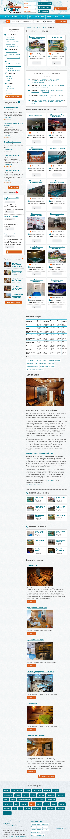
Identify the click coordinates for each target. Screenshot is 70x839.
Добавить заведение (37, 829)
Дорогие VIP (9, 68)
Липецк (13, 799)
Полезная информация (39, 27)
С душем (8, 80)
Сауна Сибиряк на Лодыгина (36, 280)
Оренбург (24, 804)
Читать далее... (8, 117)
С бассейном (9, 76)
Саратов (62, 804)
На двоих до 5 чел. (11, 52)
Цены (30, 17)
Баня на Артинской (36, 116)
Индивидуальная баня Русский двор (37, 37)
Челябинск (61, 808)
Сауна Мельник (56, 37)
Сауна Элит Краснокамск (12, 142)
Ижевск (18, 795)
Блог (38, 827)
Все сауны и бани (45, 3)
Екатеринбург (8, 795)
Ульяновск (36, 808)
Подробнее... (9, 212)
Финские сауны (10, 39)
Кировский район (41, 360)
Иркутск (25, 795)
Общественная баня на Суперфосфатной (61, 498)
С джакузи (9, 78)
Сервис (49, 17)
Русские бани (10, 37)
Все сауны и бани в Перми (34, 485)
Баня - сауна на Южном (57, 148)
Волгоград (47, 790)
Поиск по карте (44, 7)
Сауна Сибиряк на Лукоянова (36, 247)
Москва (6, 790)
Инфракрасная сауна (12, 46)
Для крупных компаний (13, 58)
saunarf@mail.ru (12, 825)
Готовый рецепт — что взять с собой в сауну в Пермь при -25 (17, 296)
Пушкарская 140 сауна (35, 640)
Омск (16, 804)
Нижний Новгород (39, 799)
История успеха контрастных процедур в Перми (17, 281)
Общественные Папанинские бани (36, 148)
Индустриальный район (47, 366)
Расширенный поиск (15, 97)
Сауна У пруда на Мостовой (57, 280)
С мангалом (9, 91)
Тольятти (7, 808)
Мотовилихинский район (46, 363)
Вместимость (39, 17)
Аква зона (22, 17)
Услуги (56, 17)
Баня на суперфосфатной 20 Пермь (40, 672)
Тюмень (27, 808)
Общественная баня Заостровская (57, 115)
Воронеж (55, 790)
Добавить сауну (61, 9)
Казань (33, 795)
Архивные (45, 827)
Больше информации (14, 302)
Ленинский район (32, 363)
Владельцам (44, 11)
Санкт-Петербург (17, 790)
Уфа (44, 808)
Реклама (33, 827)
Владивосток (37, 790)
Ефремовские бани (10, 234)
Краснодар (51, 795)
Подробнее (31, 601)
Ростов (39, 804)
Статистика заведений (37, 835)
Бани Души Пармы (38, 549)
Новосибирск (8, 804)
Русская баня (32, 704)
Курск (6, 799)
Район (7, 17)
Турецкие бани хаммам (39, 80)
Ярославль (7, 813)
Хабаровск (51, 808)
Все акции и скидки (14, 252)
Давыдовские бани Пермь (37, 608)
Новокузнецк (51, 799)
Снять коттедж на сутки (13, 70)
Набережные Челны (24, 799)
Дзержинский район (33, 366)
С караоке (51, 100)
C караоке (9, 86)
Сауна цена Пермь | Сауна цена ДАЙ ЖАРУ (39, 453)
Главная (29, 27)
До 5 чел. (44, 85)
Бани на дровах (10, 44)
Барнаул (27, 790)
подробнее (37, 63)
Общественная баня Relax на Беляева (13, 124)
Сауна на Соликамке (11, 107)
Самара (54, 804)
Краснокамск (30, 360)
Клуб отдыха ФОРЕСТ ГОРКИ (11, 198)
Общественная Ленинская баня (36, 214)
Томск (14, 808)
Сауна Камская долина (36, 736)
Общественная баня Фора (57, 214)
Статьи (47, 829)
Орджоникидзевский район (35, 370)
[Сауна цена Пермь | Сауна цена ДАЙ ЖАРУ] (45, 378)
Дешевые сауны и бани (13, 63)
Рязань (47, 804)
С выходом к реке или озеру (51, 97)
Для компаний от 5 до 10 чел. (12, 55)
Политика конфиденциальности (18, 836)
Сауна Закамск (32, 565)
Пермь (32, 804)
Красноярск (60, 795)
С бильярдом (10, 88)
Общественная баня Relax (39, 515)
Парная (14, 17)
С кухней (41, 101)
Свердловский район (54, 360)
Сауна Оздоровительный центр (57, 181)
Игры (63, 17)
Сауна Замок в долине (11, 155)
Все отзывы (14, 187)
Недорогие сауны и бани (13, 66)
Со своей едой (42, 100)
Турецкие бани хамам (12, 42)
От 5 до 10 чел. (53, 85)
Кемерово (41, 795)
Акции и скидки (35, 832)
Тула (20, 808)
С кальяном (9, 93)
